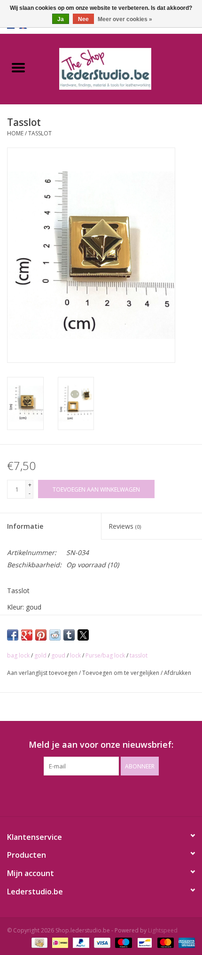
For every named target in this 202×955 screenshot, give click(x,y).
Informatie (25, 526)
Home (15, 133)
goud (58, 655)
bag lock (18, 655)
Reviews (125, 526)
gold (40, 655)
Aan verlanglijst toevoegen (43, 673)
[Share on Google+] (26, 635)
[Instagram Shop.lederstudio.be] (109, 794)
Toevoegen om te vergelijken (121, 673)
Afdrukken (177, 673)
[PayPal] (80, 942)
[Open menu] (18, 67)
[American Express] (185, 942)
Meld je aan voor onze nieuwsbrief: (101, 745)
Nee (83, 19)
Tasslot (40, 133)
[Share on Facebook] (12, 635)
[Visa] (101, 942)
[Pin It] (41, 635)
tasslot (139, 655)
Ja (60, 19)
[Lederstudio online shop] (119, 67)
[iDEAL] (59, 942)
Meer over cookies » (125, 19)
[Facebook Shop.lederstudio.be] (92, 794)
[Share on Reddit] (55, 635)
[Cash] (38, 942)
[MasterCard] (164, 942)
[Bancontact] (143, 942)
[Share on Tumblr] (69, 635)
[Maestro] (122, 942)
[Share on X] (83, 635)
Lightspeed (163, 930)
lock (75, 655)
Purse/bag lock (105, 655)
